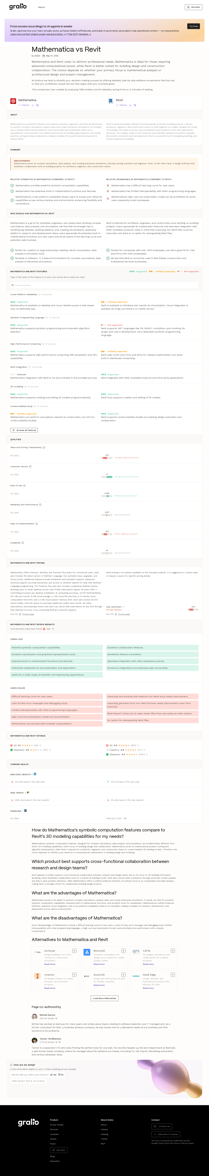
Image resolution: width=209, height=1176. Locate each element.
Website (25, 105)
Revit (119, 100)
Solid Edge (153, 974)
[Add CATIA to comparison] (173, 951)
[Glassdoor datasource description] (50, 750)
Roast (53, 1144)
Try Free (194, 26)
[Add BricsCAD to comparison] (124, 951)
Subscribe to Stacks (168, 1134)
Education (55, 1161)
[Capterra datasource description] (144, 750)
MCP (103, 1144)
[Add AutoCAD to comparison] (124, 975)
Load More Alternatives (104, 998)
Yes (54, 1075)
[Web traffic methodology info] (25, 792)
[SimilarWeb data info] (28, 792)
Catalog (104, 1134)
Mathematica (27, 100)
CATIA (153, 950)
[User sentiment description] (123, 606)
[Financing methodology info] (23, 811)
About (41, 7)
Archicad (54, 950)
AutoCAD (103, 974)
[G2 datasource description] (40, 745)
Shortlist (195, 7)
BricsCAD (103, 950)
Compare (54, 1134)
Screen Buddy (56, 1125)
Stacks (53, 1139)
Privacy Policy (163, 1143)
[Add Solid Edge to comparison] (173, 975)
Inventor (54, 974)
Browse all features (26, 430)
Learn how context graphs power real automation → (38, 34)
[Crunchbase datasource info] (25, 810)
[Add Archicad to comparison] (74, 951)
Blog (52, 1156)
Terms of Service (181, 1143)
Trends (104, 1139)
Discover (54, 1129)
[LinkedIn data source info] (35, 774)
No (62, 1075)
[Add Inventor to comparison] (74, 975)
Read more (49, 964)
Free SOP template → (79, 34)
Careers (104, 1129)
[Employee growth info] (32, 774)
